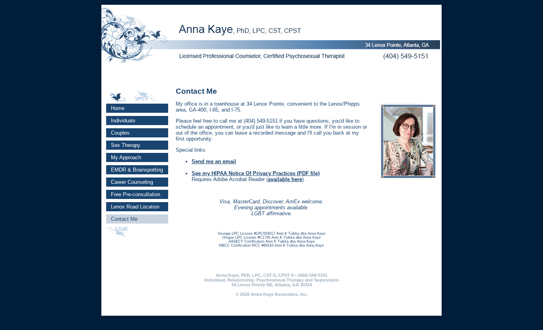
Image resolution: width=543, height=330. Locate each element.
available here (285, 179)
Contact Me (122, 219)
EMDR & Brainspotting (134, 170)
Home (115, 108)
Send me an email (214, 161)
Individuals (121, 121)
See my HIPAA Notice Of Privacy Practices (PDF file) (256, 173)
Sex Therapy (123, 145)
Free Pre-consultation (133, 194)
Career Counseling (129, 182)
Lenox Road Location (132, 207)
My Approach (123, 157)
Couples (118, 133)
